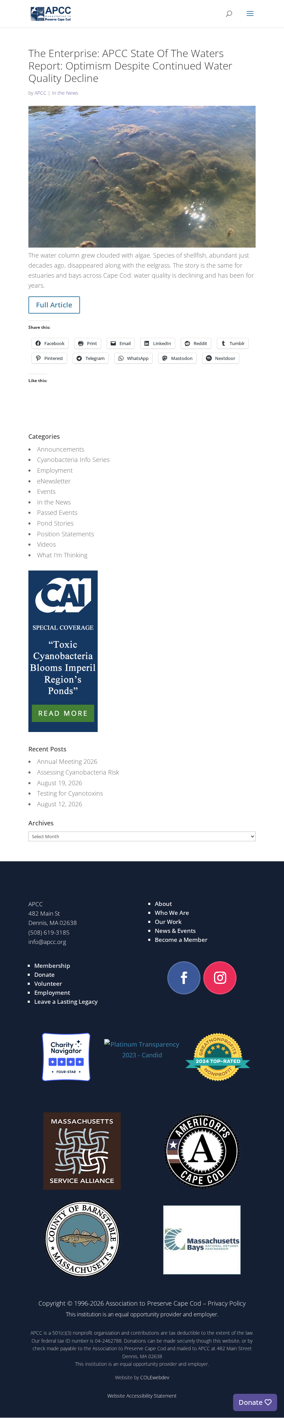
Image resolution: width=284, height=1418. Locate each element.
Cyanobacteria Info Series (73, 459)
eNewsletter (54, 481)
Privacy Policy (227, 1303)
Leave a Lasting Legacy (66, 1001)
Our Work (168, 922)
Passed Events (57, 512)
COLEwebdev (154, 1377)
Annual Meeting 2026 (67, 761)
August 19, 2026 (59, 783)
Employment (55, 470)
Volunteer (48, 984)
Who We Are (172, 913)
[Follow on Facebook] (184, 977)
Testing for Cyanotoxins (70, 793)
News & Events (175, 931)
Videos (46, 544)
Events (46, 491)
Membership (52, 966)
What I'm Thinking (62, 555)
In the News (65, 93)
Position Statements (65, 534)
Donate (44, 975)
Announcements (60, 449)
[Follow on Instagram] (220, 977)
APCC (40, 93)
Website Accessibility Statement (142, 1395)
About (163, 904)
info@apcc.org (47, 942)
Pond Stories (55, 523)
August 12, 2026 (59, 804)
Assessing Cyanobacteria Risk (78, 772)
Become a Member (181, 940)
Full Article (54, 304)
